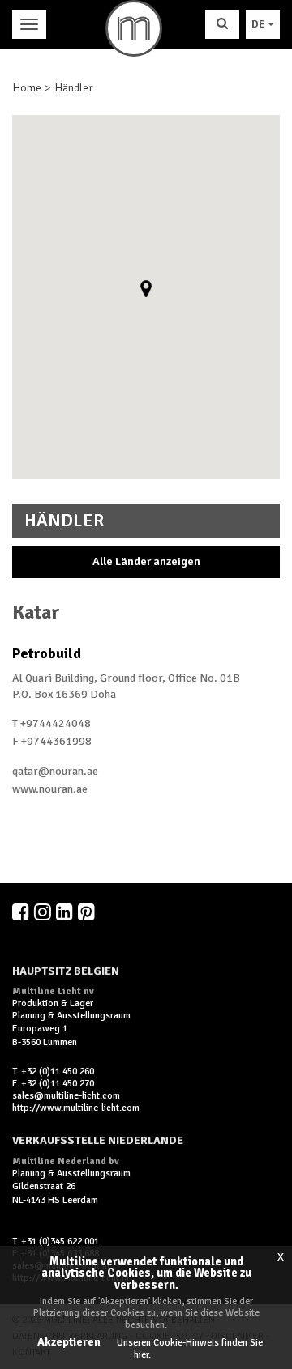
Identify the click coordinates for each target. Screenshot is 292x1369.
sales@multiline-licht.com (66, 1096)
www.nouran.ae (50, 789)
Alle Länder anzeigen (146, 561)
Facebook (22, 911)
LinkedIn (65, 911)
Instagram (44, 911)
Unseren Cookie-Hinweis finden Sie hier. (190, 1348)
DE (259, 24)
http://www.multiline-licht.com (76, 1108)
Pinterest (87, 911)
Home (26, 88)
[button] (146, 289)
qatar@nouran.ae (55, 771)
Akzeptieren (69, 1342)
